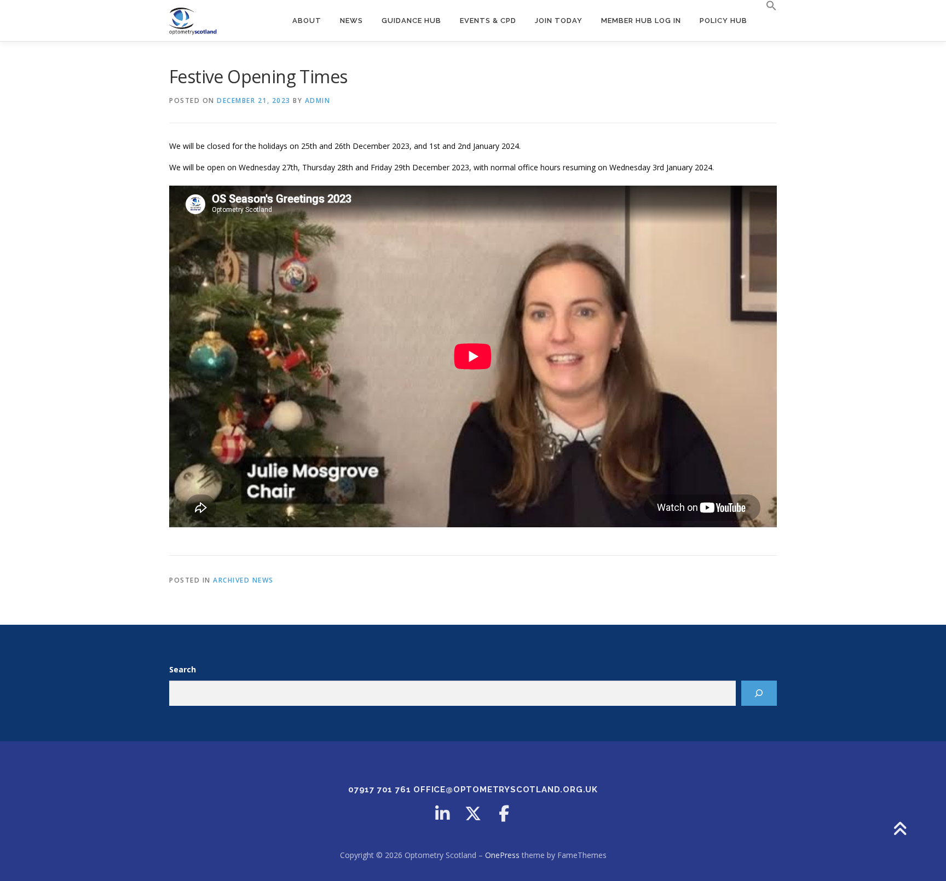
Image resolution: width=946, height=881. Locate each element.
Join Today (558, 20)
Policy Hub (723, 20)
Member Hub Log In (641, 20)
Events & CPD (488, 20)
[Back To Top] (899, 829)
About (306, 20)
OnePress (502, 855)
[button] (767, 6)
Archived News (243, 580)
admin (318, 100)
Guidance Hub (411, 20)
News (351, 20)
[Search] (759, 693)
